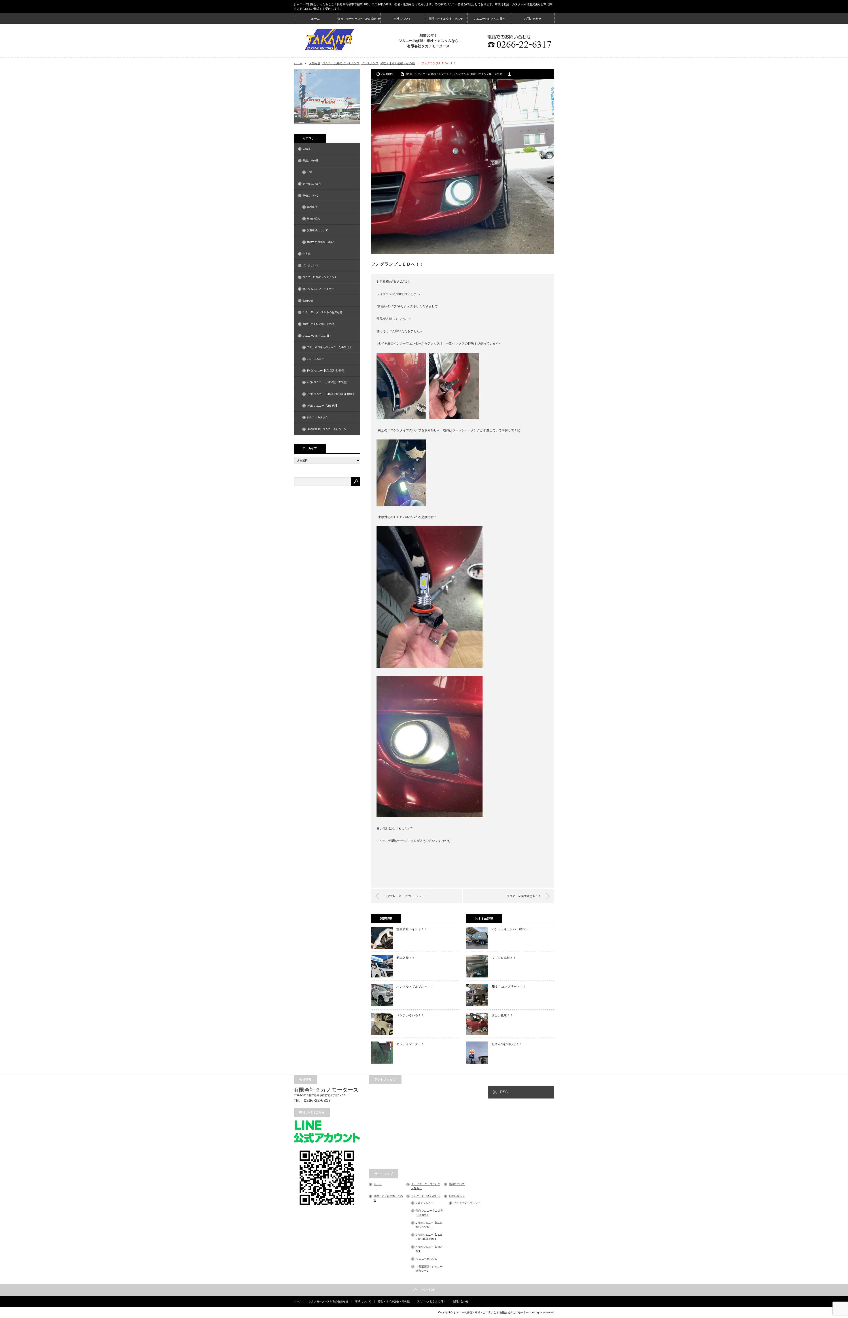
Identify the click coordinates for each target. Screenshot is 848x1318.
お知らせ (314, 63)
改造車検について (317, 230)
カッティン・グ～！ (410, 1044)
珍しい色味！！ (502, 1015)
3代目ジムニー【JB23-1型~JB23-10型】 (331, 394)
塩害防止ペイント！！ (411, 929)
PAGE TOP (427, 1289)
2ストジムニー (315, 358)
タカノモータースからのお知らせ (358, 18)
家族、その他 (310, 160)
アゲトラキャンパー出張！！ (511, 929)
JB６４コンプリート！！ (508, 986)
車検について (402, 18)
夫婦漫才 (308, 148)
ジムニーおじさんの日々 (489, 18)
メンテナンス (370, 63)
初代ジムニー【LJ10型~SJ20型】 (327, 370)
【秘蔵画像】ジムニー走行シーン (326, 429)
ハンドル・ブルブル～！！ (414, 986)
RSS (504, 1092)
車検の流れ (313, 218)
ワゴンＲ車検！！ (503, 958)
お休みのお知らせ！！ (506, 1044)
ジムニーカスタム (317, 417)
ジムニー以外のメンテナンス (341, 63)
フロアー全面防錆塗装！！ (524, 896)
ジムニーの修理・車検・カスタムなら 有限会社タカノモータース (492, 1312)
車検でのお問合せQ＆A (320, 242)
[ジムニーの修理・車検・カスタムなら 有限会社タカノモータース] (329, 39)
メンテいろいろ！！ (410, 1015)
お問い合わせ (532, 18)
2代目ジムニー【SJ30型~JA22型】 (328, 382)
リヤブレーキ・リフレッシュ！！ (405, 896)
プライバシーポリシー (467, 1202)
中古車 (306, 253)
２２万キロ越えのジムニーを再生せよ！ (330, 347)
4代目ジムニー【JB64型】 (322, 405)
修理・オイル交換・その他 (446, 18)
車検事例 (312, 206)
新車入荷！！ (405, 958)
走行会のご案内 (312, 183)
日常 (309, 172)
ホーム (315, 18)
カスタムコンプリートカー (318, 288)
